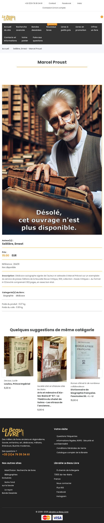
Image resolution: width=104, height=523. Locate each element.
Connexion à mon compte (54, 8)
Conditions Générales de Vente (71, 448)
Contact (52, 3)
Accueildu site (7, 28)
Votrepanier (25, 39)
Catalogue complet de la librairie (72, 452)
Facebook (66, 3)
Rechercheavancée (21, 28)
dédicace (20, 295)
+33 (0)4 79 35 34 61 (33, 3)
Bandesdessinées (36, 28)
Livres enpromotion (81, 28)
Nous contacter (63, 483)
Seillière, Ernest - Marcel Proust (27, 48)
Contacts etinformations (10, 39)
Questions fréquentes (66, 436)
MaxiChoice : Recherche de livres (20, 470)
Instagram (61, 496)
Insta (79, 3)
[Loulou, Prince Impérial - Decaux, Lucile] (18, 356)
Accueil (5, 48)
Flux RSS (60, 487)
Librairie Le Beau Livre (58, 512)
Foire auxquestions (38, 39)
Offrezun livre (94, 28)
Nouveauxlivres (51, 27)
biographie (8, 295)
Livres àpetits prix (66, 28)
